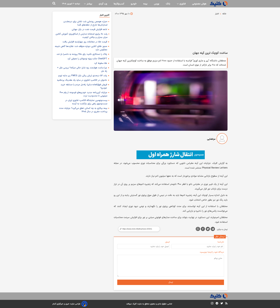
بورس (156, 4)
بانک (168, 4)
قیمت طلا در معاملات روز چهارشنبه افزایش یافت (85, 42)
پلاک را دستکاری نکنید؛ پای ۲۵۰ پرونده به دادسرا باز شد (82, 54)
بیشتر (89, 4)
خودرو (134, 4)
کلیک (134, 303)
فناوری (182, 4)
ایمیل (167, 241)
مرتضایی (211, 139)
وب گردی (103, 4)
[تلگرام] (213, 229)
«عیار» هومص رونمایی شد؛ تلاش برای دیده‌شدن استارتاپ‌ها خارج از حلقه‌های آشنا (85, 23)
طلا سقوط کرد (100, 63)
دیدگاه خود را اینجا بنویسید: (212, 252)
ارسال (170, 282)
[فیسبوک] (203, 229)
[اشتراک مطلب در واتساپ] (198, 229)
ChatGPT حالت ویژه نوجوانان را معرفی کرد (87, 58)
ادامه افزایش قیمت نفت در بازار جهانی (89, 29)
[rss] (226, 304)
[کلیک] (219, 3)
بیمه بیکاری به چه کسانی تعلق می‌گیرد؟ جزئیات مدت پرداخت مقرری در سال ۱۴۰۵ (83, 110)
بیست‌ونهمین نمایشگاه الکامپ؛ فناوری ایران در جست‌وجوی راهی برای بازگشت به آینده (86, 102)
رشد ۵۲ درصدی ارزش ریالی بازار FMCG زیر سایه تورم (82, 75)
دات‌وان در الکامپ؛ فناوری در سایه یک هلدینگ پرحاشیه (82, 80)
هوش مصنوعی (199, 4)
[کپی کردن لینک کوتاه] (138, 229)
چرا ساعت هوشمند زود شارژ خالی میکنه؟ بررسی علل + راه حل (82, 69)
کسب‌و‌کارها (119, 4)
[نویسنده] (222, 139)
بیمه (145, 4)
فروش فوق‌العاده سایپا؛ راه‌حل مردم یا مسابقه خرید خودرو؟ (84, 86)
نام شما (221, 241)
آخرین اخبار (104, 15)
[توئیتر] (208, 229)
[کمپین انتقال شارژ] (171, 154)
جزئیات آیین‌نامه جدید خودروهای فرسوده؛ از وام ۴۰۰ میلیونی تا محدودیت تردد (83, 94)
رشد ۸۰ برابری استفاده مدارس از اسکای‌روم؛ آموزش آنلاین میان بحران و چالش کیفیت (81, 35)
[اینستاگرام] (212, 304)
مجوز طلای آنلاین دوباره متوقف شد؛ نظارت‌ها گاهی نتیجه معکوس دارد (81, 48)
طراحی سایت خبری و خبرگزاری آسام (66, 303)
